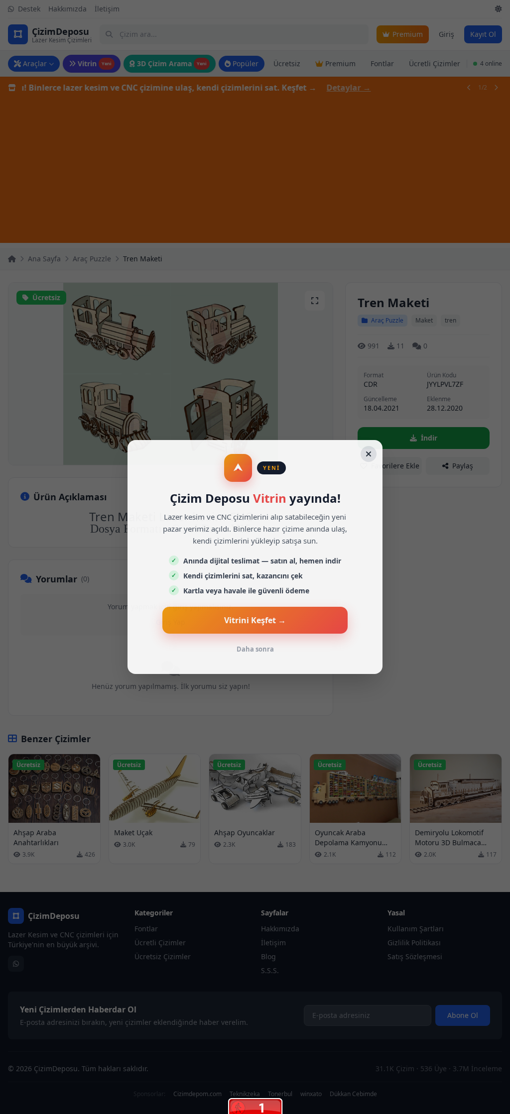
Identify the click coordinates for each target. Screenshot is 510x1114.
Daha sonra (255, 649)
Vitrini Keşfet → (255, 620)
